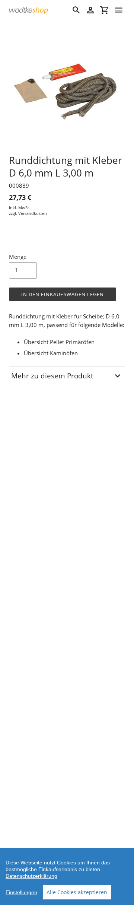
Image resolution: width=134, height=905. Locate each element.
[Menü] (119, 10)
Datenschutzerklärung (31, 876)
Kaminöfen (64, 353)
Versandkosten (32, 213)
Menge (17, 256)
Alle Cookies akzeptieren (77, 892)
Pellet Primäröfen (72, 342)
